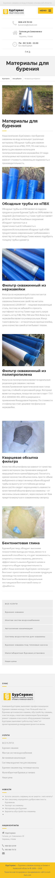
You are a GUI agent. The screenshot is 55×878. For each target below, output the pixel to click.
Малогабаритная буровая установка (25, 653)
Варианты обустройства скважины (20, 811)
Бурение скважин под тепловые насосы (26, 645)
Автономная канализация (19, 628)
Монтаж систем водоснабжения (22, 620)
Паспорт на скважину (14, 805)
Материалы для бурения (16, 808)
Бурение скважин (14, 612)
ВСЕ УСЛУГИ (11, 604)
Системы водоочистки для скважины (25, 636)
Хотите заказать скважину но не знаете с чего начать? (29, 796)
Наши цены (11, 661)
